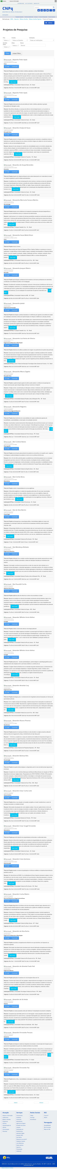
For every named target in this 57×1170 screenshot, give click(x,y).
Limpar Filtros (17, 53)
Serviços (36, 16)
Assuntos (16, 19)
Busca (22, 43)
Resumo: (6, 74)
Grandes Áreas (5, 43)
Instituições (32, 37)
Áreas (13, 43)
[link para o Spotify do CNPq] (50, 10)
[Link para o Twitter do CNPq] (47, 10)
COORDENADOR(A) (8, 61)
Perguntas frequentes (19, 16)
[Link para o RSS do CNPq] (54, 10)
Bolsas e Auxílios (24, 19)
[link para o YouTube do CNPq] (38, 10)
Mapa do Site (36, 3)
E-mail (7, 66)
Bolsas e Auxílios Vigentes (35, 19)
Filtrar (7, 53)
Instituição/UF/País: (9, 85)
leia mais (13, 82)
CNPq (11, 19)
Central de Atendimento (28, 16)
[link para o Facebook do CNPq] (44, 10)
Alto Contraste (29, 3)
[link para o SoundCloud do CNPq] (41, 10)
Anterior (15, 1102)
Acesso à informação (14, 1)
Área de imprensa (51, 16)
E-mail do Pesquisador (43, 16)
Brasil (4, 1)
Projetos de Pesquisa (48, 19)
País (4, 37)
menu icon (56, 1)
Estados (14, 37)
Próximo (41, 1102)
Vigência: (6, 87)
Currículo (14, 66)
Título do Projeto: (8, 71)
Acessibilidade (21, 3)
